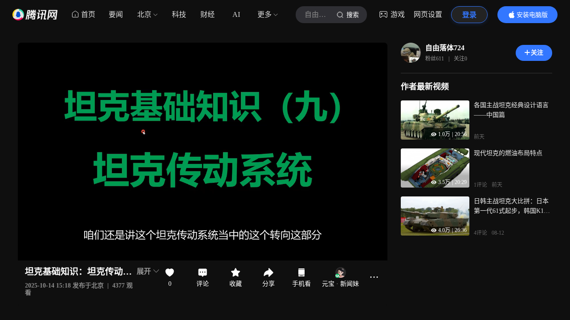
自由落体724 (444, 48)
